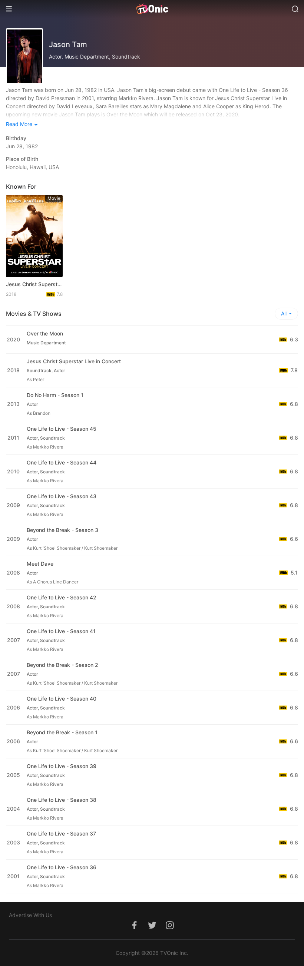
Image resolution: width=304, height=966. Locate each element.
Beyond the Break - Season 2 (62, 665)
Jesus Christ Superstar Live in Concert (34, 284)
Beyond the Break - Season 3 (62, 530)
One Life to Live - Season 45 (61, 429)
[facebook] (134, 929)
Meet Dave (40, 563)
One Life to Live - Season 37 (61, 833)
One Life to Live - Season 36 (61, 867)
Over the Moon (45, 333)
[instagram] (170, 929)
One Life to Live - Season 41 (61, 631)
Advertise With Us (30, 915)
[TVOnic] (152, 9)
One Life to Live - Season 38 (61, 800)
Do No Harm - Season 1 (55, 395)
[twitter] (152, 929)
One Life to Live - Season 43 (61, 496)
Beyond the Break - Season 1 (62, 732)
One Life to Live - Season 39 (61, 766)
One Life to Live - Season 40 (61, 698)
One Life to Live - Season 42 (61, 597)
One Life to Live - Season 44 (61, 462)
